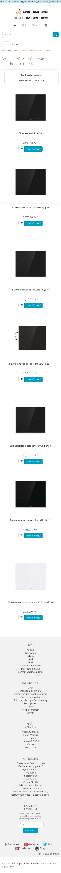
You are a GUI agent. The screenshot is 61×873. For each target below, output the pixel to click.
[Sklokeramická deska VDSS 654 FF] (30, 181)
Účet (30, 662)
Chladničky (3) (30, 782)
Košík (30, 659)
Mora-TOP (30, 747)
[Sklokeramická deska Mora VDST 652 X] (30, 420)
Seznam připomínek (30, 665)
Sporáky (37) (30, 776)
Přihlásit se (30, 830)
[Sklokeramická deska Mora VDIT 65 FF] (30, 494)
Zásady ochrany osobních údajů (30, 694)
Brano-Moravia (30, 735)
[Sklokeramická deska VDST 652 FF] (30, 264)
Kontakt (30, 650)
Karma (30, 744)
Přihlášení (36, 25)
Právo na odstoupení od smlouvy (30, 700)
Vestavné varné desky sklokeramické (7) (30, 795)
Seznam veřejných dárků (30, 672)
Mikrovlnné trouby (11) (30, 785)
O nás (30, 687)
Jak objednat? (31, 703)
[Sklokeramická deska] (30, 107)
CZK (24, 25)
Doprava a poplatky (30, 697)
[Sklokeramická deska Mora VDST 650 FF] (30, 338)
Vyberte (31, 75)
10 (31, 80)
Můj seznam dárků (30, 669)
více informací (33, 149)
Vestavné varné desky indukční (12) (30, 791)
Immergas (30, 738)
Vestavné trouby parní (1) (30, 766)
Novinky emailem (30, 710)
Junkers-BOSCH (30, 741)
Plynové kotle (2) (30, 769)
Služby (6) (30, 779)
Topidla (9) (30, 772)
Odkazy (30, 656)
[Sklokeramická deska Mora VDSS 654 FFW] (30, 576)
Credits (30, 706)
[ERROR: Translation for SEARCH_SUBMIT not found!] (56, 34)
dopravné (54, 853)
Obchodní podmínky (30, 691)
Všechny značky (30, 732)
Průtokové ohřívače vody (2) (30, 763)
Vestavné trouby (30, 788)
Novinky (30, 713)
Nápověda (30, 653)
